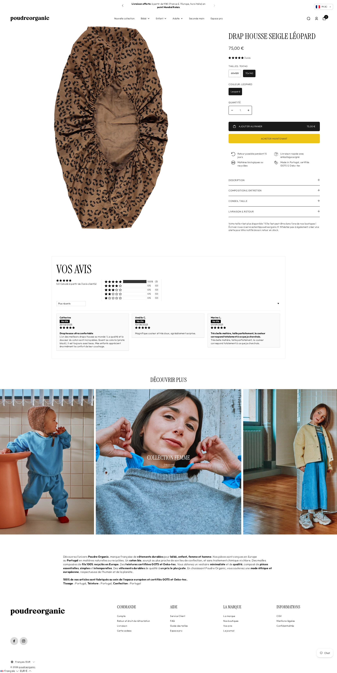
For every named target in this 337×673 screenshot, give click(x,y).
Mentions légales (286, 620)
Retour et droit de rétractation (133, 620)
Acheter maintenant (274, 138)
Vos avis (227, 625)
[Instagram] (23, 641)
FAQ (172, 620)
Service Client (177, 616)
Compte (121, 616)
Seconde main (196, 18)
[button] (214, 6)
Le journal (228, 630)
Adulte (176, 18)
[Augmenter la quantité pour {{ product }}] (248, 110)
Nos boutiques (230, 620)
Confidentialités (285, 625)
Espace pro (217, 18)
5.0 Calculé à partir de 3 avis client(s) (76, 283)
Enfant (159, 18)
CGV (279, 616)
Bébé (143, 18)
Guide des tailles (179, 625)
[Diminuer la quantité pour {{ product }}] (232, 110)
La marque (229, 616)
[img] (93, 327)
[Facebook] (14, 641)
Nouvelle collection (124, 18)
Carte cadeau (124, 630)
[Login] (316, 18)
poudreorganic (27, 667)
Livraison (122, 625)
